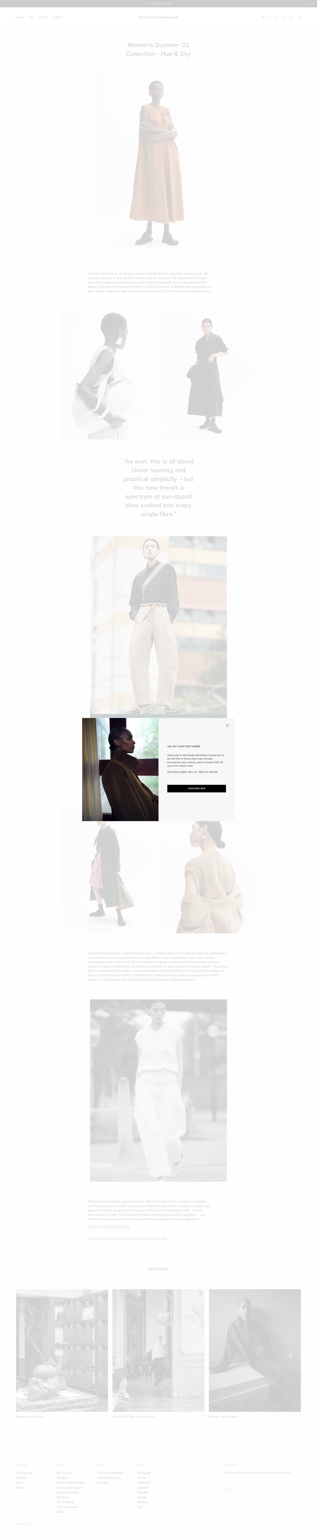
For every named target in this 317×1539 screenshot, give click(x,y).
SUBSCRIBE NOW (196, 788)
